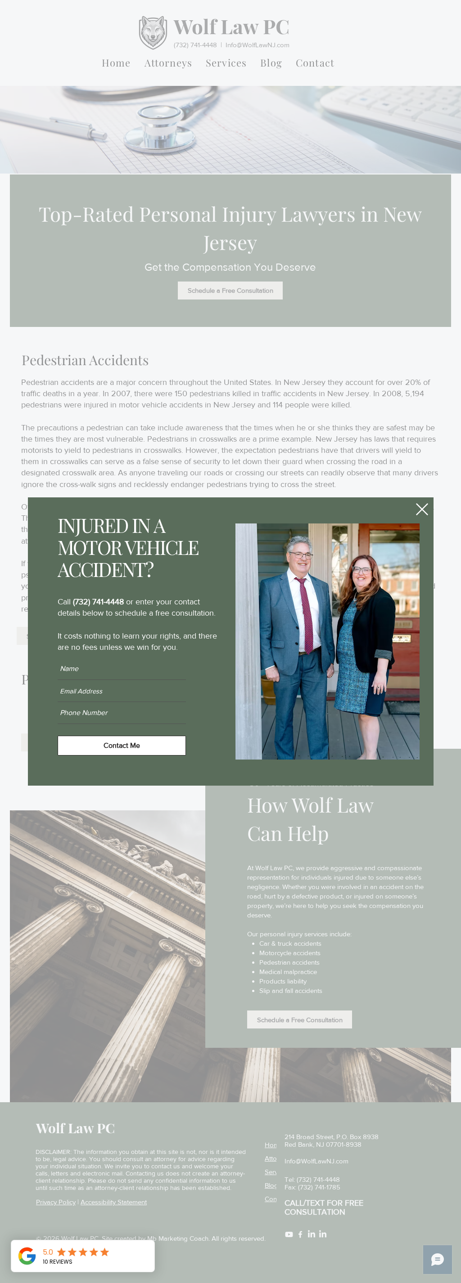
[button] (422, 509)
